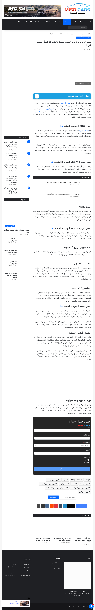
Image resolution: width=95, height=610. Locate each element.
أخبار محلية (82, 21)
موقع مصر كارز (84, 491)
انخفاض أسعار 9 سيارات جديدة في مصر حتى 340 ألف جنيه (10, 167)
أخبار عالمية (47, 21)
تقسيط (86, 462)
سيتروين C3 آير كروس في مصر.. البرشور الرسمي (11, 275)
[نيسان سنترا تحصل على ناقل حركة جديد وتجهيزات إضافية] (24, 192)
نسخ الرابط (53, 497)
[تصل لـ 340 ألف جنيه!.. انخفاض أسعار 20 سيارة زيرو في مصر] (86, 186)
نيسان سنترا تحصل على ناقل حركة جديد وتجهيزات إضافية (10, 190)
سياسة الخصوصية (55, 562)
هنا (61, 126)
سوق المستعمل (29, 21)
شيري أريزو (50, 109)
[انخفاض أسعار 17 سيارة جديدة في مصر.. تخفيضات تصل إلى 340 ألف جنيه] (82, 528)
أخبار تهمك (27, 564)
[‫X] (80, 599)
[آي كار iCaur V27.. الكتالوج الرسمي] (24, 243)
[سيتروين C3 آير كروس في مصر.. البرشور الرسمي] (24, 277)
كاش (86, 459)
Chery (87, 480)
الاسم (87, 427)
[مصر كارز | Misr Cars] (77, 9)
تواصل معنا (57, 568)
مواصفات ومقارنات (57, 21)
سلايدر (79, 37)
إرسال (62, 469)
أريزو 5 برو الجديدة (53, 480)
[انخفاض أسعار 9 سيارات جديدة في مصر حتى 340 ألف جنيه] (42, 528)
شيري (74, 484)
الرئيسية (89, 21)
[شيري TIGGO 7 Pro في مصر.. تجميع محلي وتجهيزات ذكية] (86, 198)
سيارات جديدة (67, 21)
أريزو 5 (65, 480)
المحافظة (86, 442)
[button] (89, 379)
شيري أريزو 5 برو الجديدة (48, 484)
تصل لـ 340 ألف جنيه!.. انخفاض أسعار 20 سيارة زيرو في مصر (63, 182)
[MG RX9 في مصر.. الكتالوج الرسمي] (24, 266)
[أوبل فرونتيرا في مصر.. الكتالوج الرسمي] (24, 254)
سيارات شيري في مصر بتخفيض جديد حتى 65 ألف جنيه (10, 155)
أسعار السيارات (75, 21)
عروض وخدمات (21, 21)
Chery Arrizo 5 (76, 480)
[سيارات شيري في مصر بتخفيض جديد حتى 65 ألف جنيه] (62, 528)
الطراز (87, 450)
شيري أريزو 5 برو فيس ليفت (80, 487)
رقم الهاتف (86, 435)
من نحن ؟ (57, 565)
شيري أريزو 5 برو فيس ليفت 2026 (56, 487)
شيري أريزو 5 (65, 103)
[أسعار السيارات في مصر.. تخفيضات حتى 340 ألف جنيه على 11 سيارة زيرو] (24, 181)
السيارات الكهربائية (39, 21)
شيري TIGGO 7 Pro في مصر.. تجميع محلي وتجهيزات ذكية (63, 194)
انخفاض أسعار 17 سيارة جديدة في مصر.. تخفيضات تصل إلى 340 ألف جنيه (83, 540)
